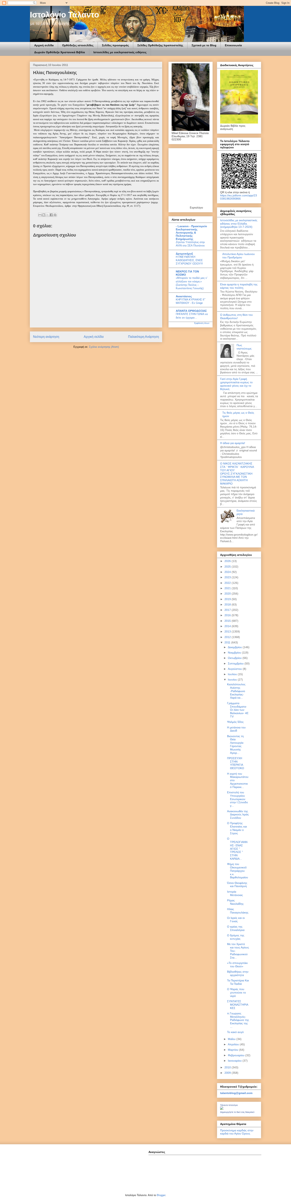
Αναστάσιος (184, 296)
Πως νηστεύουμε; (244, 347)
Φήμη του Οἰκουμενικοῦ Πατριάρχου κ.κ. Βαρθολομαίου (237, 870)
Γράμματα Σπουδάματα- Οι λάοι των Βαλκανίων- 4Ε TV (237, 710)
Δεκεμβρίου (235, 647)
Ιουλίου (233, 674)
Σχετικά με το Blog (204, 45)
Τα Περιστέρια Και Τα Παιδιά (238, 982)
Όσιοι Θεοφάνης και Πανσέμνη (237, 884)
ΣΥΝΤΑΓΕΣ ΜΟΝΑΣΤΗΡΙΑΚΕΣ (237, 1005)
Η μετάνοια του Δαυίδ (236, 729)
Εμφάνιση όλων (201, 323)
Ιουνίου (233, 679)
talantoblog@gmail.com (236, 1093)
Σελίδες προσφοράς (115, 45)
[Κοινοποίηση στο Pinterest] (55, 215)
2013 (228, 631)
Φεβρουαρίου (236, 1055)
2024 (228, 572)
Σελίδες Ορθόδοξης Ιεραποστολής (160, 45)
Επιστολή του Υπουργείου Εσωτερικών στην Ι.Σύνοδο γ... (237, 799)
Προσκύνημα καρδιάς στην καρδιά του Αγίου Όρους (236, 1132)
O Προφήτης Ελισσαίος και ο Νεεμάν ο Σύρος (237, 828)
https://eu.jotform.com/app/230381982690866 (238, 197)
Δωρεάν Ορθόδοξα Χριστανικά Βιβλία (59, 52)
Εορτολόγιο (196, 207)
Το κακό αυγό (235, 1032)
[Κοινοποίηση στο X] (47, 215)
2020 (228, 593)
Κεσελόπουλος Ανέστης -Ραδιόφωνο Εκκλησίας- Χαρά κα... (236, 691)
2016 (228, 615)
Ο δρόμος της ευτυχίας (235, 937)
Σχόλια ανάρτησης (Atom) (104, 346)
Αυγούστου (235, 668)
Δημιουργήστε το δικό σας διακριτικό (237, 1112)
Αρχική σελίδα (44, 45)
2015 (228, 620)
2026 (228, 561)
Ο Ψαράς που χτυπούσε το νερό (236, 992)
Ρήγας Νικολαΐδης (235, 902)
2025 (228, 566)
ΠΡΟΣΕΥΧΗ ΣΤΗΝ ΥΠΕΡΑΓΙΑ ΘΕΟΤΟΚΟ (235, 763)
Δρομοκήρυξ (184, 253)
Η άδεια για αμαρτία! (232, 443)
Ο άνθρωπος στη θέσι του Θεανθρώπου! (236, 316)
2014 (228, 626)
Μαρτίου (233, 1049)
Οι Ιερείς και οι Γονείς (236, 919)
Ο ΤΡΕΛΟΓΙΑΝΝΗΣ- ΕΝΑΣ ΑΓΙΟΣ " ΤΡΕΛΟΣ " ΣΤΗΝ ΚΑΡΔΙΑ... (237, 848)
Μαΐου (232, 1039)
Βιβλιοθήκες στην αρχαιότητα (237, 973)
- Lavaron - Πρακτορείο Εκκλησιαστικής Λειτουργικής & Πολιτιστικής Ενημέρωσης (191, 232)
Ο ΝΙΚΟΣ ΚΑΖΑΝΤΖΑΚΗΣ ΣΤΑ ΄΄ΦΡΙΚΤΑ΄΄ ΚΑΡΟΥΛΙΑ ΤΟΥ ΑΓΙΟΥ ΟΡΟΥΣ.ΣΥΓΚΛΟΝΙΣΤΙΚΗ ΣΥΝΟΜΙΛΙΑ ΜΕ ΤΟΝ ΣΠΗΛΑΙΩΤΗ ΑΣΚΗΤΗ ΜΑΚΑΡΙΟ (237, 473)
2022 (228, 582)
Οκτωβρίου (235, 657)
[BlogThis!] (44, 215)
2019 (228, 599)
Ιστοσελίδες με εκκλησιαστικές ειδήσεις (119, 52)
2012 (228, 637)
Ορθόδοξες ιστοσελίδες (77, 45)
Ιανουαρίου (235, 1060)
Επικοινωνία (233, 45)
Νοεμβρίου (235, 652)
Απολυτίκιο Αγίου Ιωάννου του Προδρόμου (238, 255)
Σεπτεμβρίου (236, 663)
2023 (228, 577)
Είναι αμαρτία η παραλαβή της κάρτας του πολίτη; (239, 286)
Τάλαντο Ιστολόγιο (229, 1105)
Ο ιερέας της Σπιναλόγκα (235, 928)
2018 (228, 604)
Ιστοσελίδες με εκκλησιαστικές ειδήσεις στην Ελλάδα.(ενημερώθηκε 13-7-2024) (238, 224)
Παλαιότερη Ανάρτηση (143, 336)
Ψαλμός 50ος (235, 721)
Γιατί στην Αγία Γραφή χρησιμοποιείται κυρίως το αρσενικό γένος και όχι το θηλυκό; (236, 383)
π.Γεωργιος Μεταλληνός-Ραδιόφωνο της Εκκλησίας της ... (238, 1020)
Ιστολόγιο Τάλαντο (64, 14)
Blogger (161, 1195)
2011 (227, 642)
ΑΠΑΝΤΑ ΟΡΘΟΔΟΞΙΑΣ (191, 310)
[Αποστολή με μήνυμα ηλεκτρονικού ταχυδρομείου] (40, 215)
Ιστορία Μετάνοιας (235, 893)
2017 (228, 609)
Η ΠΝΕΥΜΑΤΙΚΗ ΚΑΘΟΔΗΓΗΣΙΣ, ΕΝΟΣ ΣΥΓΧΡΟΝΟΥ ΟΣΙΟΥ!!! (189, 260)
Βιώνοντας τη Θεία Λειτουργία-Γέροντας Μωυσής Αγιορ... (235, 744)
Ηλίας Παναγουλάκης (237, 911)
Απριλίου (234, 1044)
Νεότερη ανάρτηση (46, 336)
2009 (228, 1072)
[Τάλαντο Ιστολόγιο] (221, 1108)
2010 (228, 1067)
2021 (228, 588)
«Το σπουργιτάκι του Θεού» (237, 964)
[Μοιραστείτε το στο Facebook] (51, 215)
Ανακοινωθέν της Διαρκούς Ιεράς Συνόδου (238, 815)
